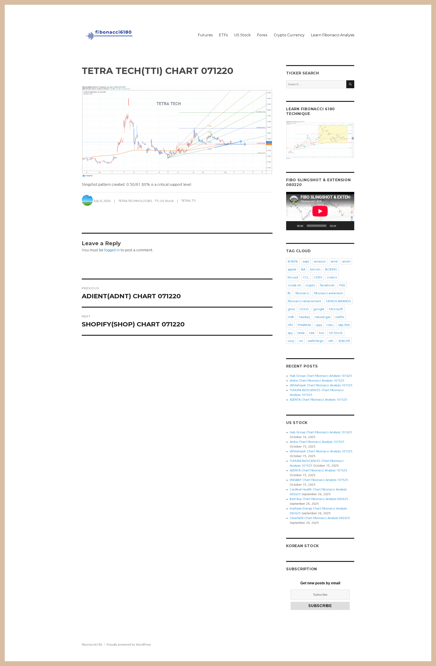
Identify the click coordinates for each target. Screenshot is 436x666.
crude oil (294, 285)
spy (290, 333)
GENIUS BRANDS (338, 301)
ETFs (223, 35)
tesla (301, 333)
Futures (205, 35)
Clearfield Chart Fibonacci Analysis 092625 (320, 518)
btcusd (293, 277)
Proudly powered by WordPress (129, 644)
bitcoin (315, 269)
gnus (291, 309)
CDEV (318, 277)
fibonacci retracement (304, 301)
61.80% (293, 261)
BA (303, 269)
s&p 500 (344, 325)
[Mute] (341, 225)
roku (330, 325)
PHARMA (304, 325)
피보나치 (344, 341)
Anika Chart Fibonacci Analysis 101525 (317, 380)
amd (334, 261)
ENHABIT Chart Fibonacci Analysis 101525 (319, 479)
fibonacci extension (328, 293)
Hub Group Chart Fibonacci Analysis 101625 (321, 375)
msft (291, 317)
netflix (339, 317)
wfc (331, 341)
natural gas (322, 317)
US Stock (242, 35)
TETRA (185, 201)
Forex (262, 35)
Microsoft (336, 309)
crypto (310, 285)
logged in (112, 250)
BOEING (331, 269)
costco (332, 277)
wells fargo (316, 341)
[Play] (292, 225)
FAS (342, 285)
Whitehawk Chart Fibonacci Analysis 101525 (321, 385)
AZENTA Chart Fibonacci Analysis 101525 (318, 399)
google (318, 309)
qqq (319, 325)
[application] (320, 211)
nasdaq (304, 317)
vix (301, 341)
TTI (194, 201)
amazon (320, 261)
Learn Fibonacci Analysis (332, 35)
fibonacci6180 (92, 644)
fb (289, 293)
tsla (311, 333)
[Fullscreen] (348, 225)
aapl (306, 261)
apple (292, 269)
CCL (306, 277)
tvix (321, 333)
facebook (327, 285)
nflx (290, 325)
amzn (346, 261)
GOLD (304, 309)
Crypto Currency (289, 35)
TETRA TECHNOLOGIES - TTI (138, 201)
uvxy (291, 341)
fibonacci (302, 293)
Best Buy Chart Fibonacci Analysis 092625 (319, 498)
